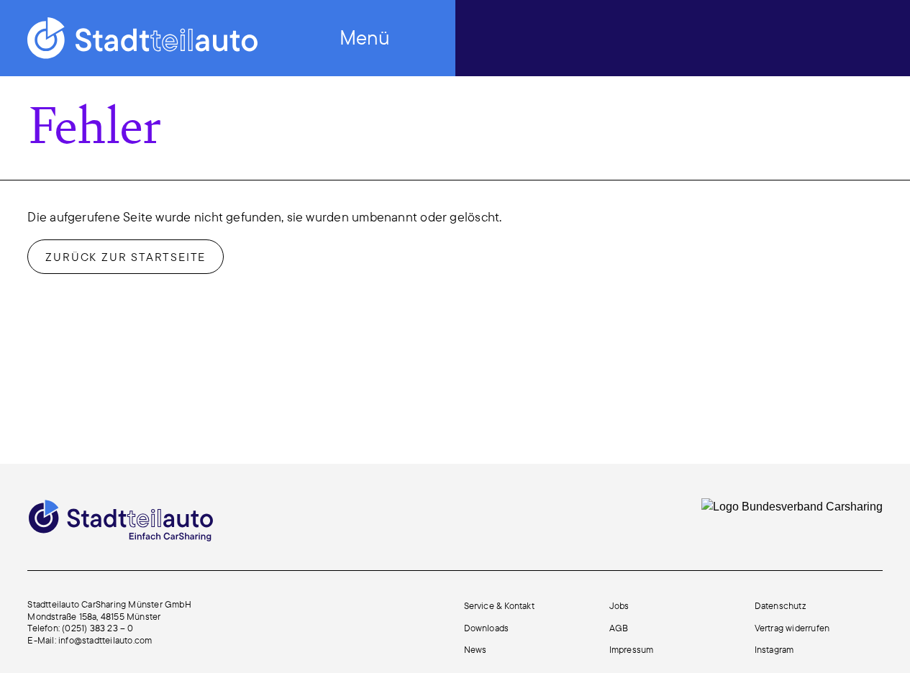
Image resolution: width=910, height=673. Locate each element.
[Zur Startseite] (142, 38)
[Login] (870, 36)
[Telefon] (824, 36)
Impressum (631, 649)
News (475, 649)
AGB (619, 627)
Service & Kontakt (499, 605)
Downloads (486, 627)
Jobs (619, 605)
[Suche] (733, 36)
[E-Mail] (778, 36)
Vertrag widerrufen (792, 627)
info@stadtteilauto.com (105, 640)
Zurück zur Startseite (125, 256)
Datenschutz (780, 605)
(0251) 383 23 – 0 (97, 627)
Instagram (774, 649)
